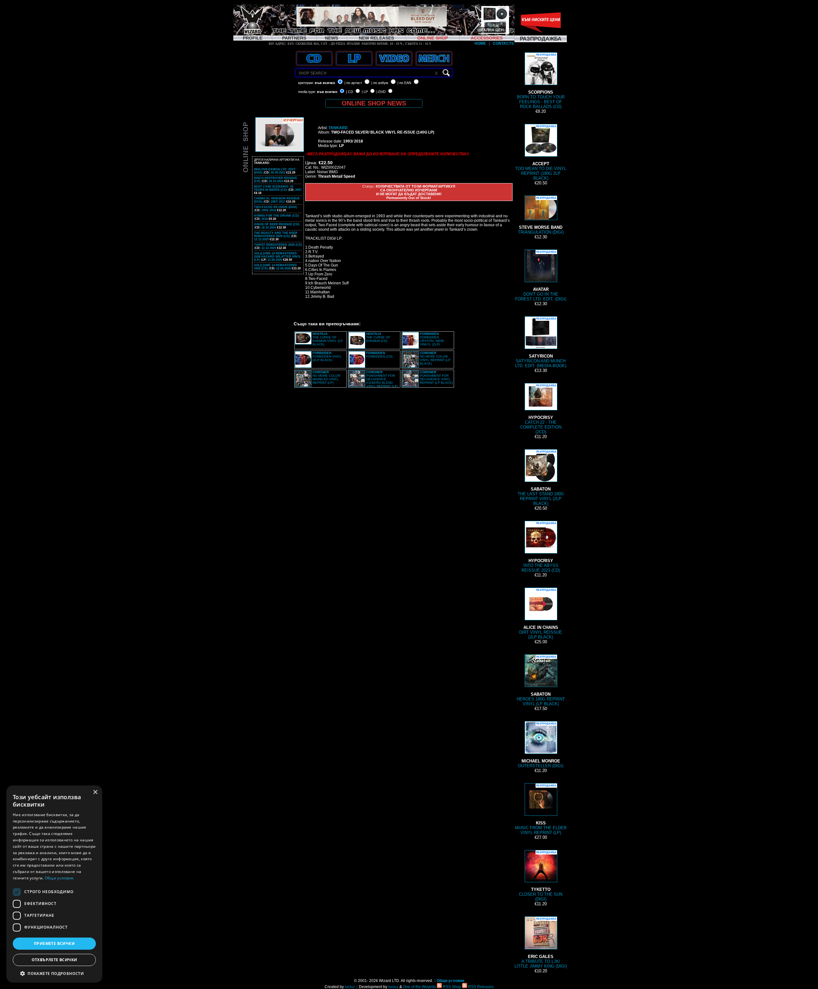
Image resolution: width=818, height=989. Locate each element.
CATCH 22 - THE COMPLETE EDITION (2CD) (540, 409)
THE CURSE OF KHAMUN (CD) (378, 337)
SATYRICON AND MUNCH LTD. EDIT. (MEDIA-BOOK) (540, 342)
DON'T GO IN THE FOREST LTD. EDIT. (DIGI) (540, 276)
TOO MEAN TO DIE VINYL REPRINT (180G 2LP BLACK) (540, 153)
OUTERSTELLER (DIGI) (540, 745)
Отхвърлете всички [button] (54, 959)
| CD (349, 92)
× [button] (95, 792)
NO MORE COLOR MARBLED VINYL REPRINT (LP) (326, 377)
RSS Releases (480, 987)
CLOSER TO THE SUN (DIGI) (540, 876)
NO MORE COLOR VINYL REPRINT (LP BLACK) (435, 358)
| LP (365, 92)
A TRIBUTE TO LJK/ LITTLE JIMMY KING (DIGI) (540, 943)
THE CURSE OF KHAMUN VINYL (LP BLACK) (328, 339)
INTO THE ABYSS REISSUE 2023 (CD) (540, 547)
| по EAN (404, 83)
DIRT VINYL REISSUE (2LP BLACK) (540, 614)
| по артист (353, 83)
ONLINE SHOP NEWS (374, 103)
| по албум (379, 83)
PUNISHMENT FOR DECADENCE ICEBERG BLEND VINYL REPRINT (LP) (382, 379)
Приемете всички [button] (54, 943)
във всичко (325, 83)
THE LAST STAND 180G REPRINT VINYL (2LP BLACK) (541, 478)
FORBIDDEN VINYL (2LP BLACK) (327, 356)
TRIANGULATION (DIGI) (541, 216)
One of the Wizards (419, 987)
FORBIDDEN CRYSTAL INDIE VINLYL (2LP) (432, 339)
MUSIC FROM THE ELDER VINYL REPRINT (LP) (541, 809)
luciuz (350, 987)
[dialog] (54, 884)
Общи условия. (59, 878)
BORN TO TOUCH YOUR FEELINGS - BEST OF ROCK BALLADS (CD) (541, 81)
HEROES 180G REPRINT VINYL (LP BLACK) (541, 680)
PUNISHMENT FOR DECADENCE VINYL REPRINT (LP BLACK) (436, 377)
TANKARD (338, 128)
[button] (54, 973)
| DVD (381, 92)
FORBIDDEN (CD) (379, 354)
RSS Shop (451, 987)
